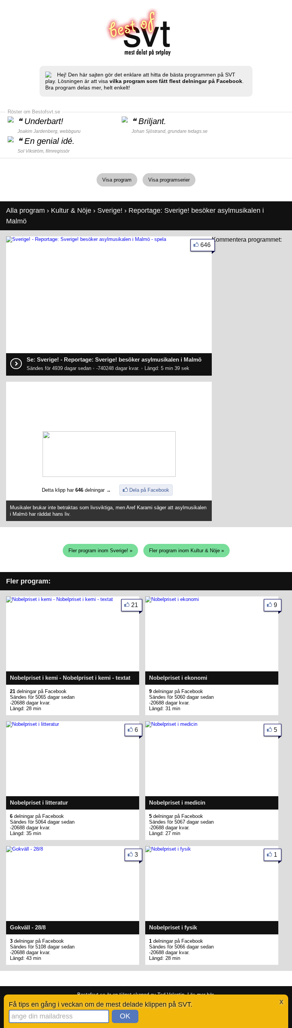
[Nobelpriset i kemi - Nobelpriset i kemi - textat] (59, 599)
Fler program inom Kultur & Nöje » (186, 550)
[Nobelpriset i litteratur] (32, 724)
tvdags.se (198, 131)
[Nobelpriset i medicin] (171, 724)
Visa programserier (169, 180)
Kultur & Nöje (71, 210)
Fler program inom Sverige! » (100, 550)
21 (134, 605)
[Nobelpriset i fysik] (168, 849)
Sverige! (109, 210)
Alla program (25, 210)
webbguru (70, 131)
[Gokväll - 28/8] (24, 849)
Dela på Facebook (149, 490)
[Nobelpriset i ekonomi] (172, 599)
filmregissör (58, 151)
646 (205, 245)
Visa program (117, 180)
